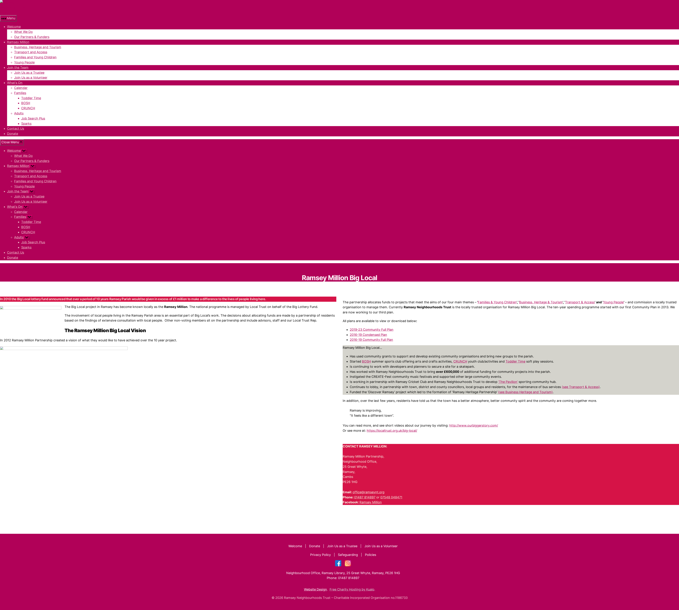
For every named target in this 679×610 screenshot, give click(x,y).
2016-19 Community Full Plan (371, 340)
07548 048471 (391, 497)
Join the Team (17, 67)
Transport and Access (30, 52)
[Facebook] (338, 564)
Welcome (14, 26)
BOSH (25, 103)
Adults (19, 113)
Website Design (315, 589)
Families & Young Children (497, 302)
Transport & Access (580, 302)
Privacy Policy (320, 555)
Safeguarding (348, 555)
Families (20, 93)
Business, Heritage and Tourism (37, 47)
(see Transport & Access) (581, 387)
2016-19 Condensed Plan (368, 335)
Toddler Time (31, 98)
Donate (12, 133)
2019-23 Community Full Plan (371, 329)
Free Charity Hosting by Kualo (352, 589)
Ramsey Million (18, 42)
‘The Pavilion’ (508, 382)
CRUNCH (28, 108)
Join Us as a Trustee (29, 72)
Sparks (26, 123)
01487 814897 (364, 497)
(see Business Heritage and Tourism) (525, 392)
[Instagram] (348, 564)
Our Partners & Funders (31, 37)
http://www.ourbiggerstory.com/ (473, 425)
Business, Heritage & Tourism (541, 302)
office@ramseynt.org (368, 492)
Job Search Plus (33, 118)
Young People (24, 62)
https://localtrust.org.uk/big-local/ (392, 430)
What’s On (14, 83)
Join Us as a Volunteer (30, 77)
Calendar (21, 88)
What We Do (23, 32)
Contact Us (15, 128)
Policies (370, 555)
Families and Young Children (35, 57)
